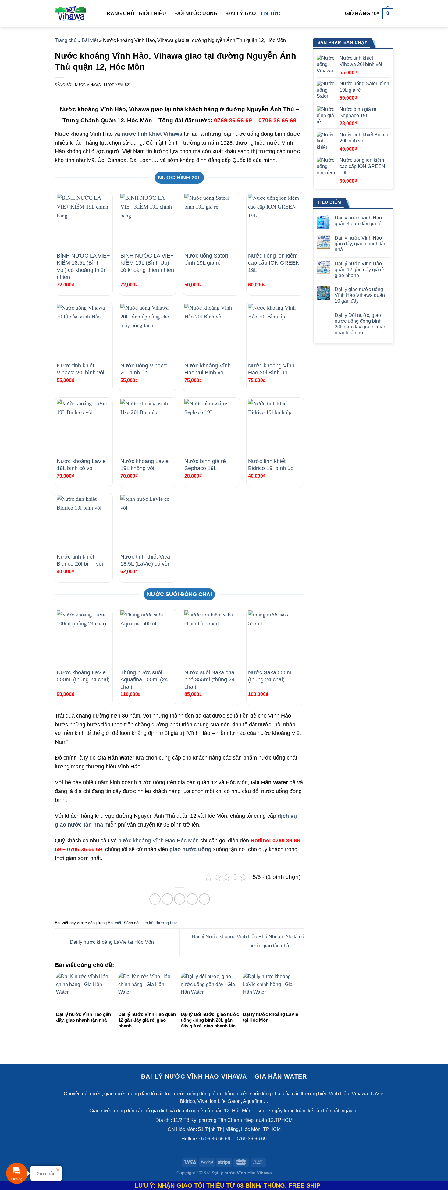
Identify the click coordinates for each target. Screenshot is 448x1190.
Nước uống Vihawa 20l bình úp (144, 369)
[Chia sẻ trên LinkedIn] (204, 899)
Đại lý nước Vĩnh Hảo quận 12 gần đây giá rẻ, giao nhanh (360, 269)
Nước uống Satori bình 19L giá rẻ (206, 259)
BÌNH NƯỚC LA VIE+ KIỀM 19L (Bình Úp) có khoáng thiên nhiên (147, 263)
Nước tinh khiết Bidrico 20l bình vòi (80, 560)
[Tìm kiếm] (333, 13)
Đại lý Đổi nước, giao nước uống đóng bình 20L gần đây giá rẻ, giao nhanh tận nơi (360, 324)
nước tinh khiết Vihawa (152, 134)
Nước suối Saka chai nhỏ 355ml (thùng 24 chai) (210, 679)
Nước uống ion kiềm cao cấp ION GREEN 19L (274, 263)
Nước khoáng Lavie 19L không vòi (144, 464)
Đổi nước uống (196, 13)
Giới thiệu (152, 13)
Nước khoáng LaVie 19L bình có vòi (81, 464)
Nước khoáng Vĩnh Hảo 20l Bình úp (271, 369)
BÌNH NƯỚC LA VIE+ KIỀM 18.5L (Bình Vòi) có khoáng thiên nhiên (83, 266)
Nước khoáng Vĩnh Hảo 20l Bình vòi (207, 369)
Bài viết (90, 40)
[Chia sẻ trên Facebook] (155, 899)
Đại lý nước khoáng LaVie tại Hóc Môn (111, 942)
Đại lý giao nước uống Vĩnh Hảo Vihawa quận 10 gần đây (360, 295)
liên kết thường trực (159, 923)
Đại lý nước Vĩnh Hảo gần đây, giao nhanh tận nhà (360, 243)
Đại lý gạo (241, 13)
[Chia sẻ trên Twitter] (167, 899)
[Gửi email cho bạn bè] (179, 899)
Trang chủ (119, 13)
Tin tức (270, 13)
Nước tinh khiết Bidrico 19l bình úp (270, 464)
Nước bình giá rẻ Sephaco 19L (205, 464)
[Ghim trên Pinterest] (192, 899)
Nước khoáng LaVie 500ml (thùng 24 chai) (83, 676)
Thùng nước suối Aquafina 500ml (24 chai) (144, 679)
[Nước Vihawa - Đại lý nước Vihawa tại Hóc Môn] (74, 13)
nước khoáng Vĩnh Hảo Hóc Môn (158, 840)
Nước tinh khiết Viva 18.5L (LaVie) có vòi (145, 560)
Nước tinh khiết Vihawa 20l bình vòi (80, 369)
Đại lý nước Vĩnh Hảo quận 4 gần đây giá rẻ (358, 220)
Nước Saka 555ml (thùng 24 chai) (270, 676)
